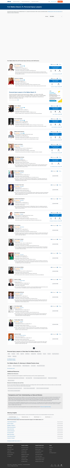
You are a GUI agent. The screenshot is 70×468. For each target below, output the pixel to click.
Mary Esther (39, 353)
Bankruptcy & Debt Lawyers (39, 447)
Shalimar (9, 356)
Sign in (60, 1)
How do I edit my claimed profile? (29, 388)
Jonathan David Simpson (19, 198)
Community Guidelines (26, 464)
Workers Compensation (17, 365)
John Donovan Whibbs (19, 267)
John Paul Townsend (10, 430)
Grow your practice (54, 1)
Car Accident (33, 365)
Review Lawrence (23, 335)
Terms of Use (9, 464)
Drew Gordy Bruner (18, 118)
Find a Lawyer (9, 447)
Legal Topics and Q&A (34, 1)
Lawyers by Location (16, 1)
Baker (9, 353)
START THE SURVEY (53, 100)
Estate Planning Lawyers (39, 454)
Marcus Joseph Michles (19, 171)
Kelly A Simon (17, 253)
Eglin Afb (22, 353)
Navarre (44, 353)
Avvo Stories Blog (10, 454)
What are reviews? (11, 380)
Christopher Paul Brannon (19, 212)
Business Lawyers (38, 449)
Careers (50, 449)
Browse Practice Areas (10, 452)
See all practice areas (11, 368)
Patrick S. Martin (17, 279)
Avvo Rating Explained (52, 452)
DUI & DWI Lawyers (38, 452)
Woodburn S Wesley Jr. (11, 425)
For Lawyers (9, 456)
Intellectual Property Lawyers (39, 459)
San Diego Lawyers (24, 461)
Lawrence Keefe (17, 334)
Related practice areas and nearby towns (55, 11)
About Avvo (51, 447)
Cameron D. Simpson (18, 78)
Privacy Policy (15, 464)
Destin (18, 353)
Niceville (49, 353)
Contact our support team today (45, 406)
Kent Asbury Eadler (18, 306)
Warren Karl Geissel (10, 434)
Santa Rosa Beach (55, 353)
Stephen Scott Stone (18, 144)
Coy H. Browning (17, 64)
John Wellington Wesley (19, 157)
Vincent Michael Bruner (11, 436)
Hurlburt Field (33, 353)
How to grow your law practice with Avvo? (15, 388)
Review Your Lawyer (10, 449)
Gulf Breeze (27, 353)
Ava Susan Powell (10, 432)
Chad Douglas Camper (18, 239)
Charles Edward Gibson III (11, 421)
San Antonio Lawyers (24, 459)
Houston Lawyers (24, 452)
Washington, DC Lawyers (25, 454)
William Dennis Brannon (19, 131)
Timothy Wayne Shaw (18, 319)
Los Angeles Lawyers (24, 449)
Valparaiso (14, 356)
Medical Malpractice (26, 365)
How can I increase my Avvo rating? (43, 388)
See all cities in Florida (11, 360)
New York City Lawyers (24, 447)
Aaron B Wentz (17, 225)
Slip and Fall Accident (41, 365)
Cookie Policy (20, 464)
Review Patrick (22, 280)
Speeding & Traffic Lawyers (39, 461)
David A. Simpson (10, 423)
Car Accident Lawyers (38, 456)
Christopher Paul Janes (19, 184)
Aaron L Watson (17, 105)
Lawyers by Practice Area (25, 1)
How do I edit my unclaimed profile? (14, 390)
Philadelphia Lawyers (24, 456)
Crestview (13, 353)
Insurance (9, 365)
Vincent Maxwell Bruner (19, 292)
